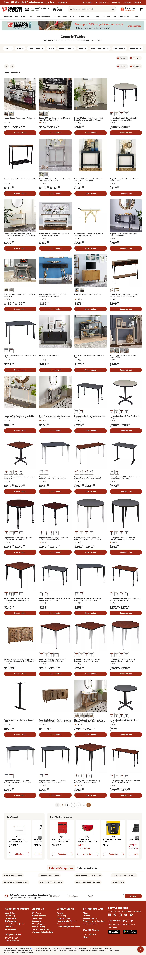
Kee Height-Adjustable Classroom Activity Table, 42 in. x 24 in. (89, 417)
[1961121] (86, 533)
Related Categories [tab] (61, 868)
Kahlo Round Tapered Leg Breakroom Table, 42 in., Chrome (122, 660)
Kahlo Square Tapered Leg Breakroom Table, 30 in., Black (87, 782)
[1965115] (86, 472)
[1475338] (76, 290)
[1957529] (56, 533)
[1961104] (16, 594)
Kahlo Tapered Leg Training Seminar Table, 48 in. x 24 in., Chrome (17, 782)
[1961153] (121, 654)
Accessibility (83, 948)
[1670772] (41, 174)
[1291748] (11, 290)
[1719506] (6, 113)
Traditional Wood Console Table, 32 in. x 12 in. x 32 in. (54, 180)
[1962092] (112, 472)
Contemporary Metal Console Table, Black (123, 234)
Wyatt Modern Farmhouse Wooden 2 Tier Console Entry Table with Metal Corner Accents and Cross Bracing (54, 417)
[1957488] (121, 594)
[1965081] (41, 472)
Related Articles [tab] (87, 868)
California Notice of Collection (96, 950)
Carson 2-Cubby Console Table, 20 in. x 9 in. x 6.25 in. (124, 295)
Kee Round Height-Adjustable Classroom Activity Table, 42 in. (123, 119)
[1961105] (51, 654)
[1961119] (91, 533)
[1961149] (112, 654)
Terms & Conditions (90, 924)
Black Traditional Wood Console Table (124, 180)
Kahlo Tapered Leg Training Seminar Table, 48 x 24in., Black (87, 599)
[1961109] (46, 654)
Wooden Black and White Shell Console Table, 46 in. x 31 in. (19, 417)
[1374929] (112, 290)
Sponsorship (61, 916)
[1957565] (126, 113)
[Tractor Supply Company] (12, 9)
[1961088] (86, 776)
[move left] (9, 838)
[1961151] (126, 654)
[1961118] (126, 533)
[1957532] (46, 533)
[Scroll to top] (140, 949)
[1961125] (81, 533)
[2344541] (86, 715)
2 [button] (67, 805)
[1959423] (126, 715)
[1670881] (41, 113)
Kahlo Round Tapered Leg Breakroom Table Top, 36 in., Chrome (87, 538)
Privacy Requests (113, 950)
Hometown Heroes (90, 918)
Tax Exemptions (11, 921)
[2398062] (121, 350)
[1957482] (46, 594)
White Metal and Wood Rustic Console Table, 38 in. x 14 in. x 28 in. (89, 119)
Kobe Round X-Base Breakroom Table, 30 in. (124, 721)
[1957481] (41, 594)
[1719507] (11, 113)
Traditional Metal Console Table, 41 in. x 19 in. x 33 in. (54, 119)
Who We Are (36, 913)
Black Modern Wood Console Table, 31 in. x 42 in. (52, 295)
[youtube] (125, 914)
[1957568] (116, 113)
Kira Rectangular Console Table (89, 356)
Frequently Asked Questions (15, 924)
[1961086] (91, 776)
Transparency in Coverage (43, 950)
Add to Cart (19, 854)
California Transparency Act (58, 948)
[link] (46, 40)
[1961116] (112, 533)
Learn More (61, 2)
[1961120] (121, 533)
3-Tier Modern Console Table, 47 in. (20, 295)
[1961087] (91, 654)
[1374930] (116, 290)
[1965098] (81, 594)
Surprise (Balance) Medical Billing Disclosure (19, 950)
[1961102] (21, 594)
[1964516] (11, 350)
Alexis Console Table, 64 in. (19, 118)
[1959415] (21, 472)
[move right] (40, 838)
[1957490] (116, 594)
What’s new (116, 2)
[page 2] (88, 805)
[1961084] (76, 776)
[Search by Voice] (113, 9)
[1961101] (41, 654)
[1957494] (121, 776)
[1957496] (116, 776)
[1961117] (76, 533)
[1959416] (16, 472)
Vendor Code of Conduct (76, 950)
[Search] (71, 9)
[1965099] (11, 776)
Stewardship (37, 918)
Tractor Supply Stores (40, 929)
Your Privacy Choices (21, 948)
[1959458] (116, 411)
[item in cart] (141, 9)
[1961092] (81, 776)
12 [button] (83, 805)
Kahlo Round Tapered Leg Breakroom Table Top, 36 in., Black (122, 538)
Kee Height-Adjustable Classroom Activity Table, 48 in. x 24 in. (54, 599)
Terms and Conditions (40, 948)
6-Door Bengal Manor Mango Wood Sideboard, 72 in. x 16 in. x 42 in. (20, 660)
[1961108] (11, 594)
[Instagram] (120, 914)
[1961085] (76, 654)
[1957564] (112, 113)
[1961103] (56, 654)
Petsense (127, 2)
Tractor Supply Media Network (68, 927)
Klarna (85, 937)
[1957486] (112, 594)
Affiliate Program (63, 918)
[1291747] (6, 290)
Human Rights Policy (60, 950)
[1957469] (76, 411)
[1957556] (11, 533)
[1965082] (46, 776)
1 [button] (62, 805)
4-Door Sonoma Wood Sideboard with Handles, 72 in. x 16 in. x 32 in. (55, 721)
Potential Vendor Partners (67, 921)
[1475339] (81, 290)
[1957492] (112, 776)
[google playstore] (130, 932)
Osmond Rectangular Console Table (123, 356)
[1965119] (81, 472)
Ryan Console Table (20, 179)
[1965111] (76, 472)
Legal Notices (72, 948)
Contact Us (9, 927)
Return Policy (10, 916)
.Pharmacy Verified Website (42, 932)
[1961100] (6, 594)
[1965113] (91, 472)
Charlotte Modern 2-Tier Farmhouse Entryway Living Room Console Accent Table (89, 721)
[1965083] (46, 472)
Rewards (86, 916)
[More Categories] (141, 16)
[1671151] (46, 174)
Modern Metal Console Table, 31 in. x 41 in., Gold (88, 234)
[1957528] (41, 533)
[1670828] (46, 113)
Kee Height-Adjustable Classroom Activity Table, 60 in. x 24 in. (125, 782)
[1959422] (112, 715)
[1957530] (51, 533)
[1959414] (6, 472)
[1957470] (81, 411)
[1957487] (126, 594)
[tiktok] (131, 914)
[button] (66, 2)
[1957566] (121, 113)
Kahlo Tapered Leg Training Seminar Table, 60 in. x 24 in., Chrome (87, 478)
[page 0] (57, 805)
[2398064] (112, 350)
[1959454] (112, 411)
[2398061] (116, 350)
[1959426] (116, 715)
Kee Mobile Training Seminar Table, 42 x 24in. (20, 356)
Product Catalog (38, 927)
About (85, 913)
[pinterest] (114, 914)
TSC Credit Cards (102, 2)
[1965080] (41, 776)
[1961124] (116, 533)
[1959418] (11, 472)
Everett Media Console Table (87, 294)
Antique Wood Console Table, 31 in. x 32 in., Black (88, 180)
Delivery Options (11, 918)
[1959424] (121, 715)
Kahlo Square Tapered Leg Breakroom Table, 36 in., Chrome (52, 660)
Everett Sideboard (49, 355)
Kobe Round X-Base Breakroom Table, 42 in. (124, 417)
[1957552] (6, 533)
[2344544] (91, 715)
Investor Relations (39, 916)
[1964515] (6, 350)
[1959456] (121, 411)
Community (36, 921)
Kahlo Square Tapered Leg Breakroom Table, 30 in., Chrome (87, 660)
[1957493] (126, 776)
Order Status (10, 913)
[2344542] (81, 715)
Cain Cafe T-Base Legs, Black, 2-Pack (19, 721)
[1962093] (116, 472)
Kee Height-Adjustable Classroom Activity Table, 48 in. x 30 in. (125, 599)
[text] (96, 40)
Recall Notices (10, 929)
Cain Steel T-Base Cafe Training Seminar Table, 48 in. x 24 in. (124, 478)
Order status (87, 2)
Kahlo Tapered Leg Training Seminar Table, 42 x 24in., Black (52, 782)
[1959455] (126, 411)
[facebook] (109, 914)
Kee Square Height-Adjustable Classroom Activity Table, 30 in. (53, 538)
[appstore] (114, 932)
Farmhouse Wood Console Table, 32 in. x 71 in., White (54, 234)
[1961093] (81, 654)
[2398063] (126, 350)
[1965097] (6, 776)
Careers (60, 913)
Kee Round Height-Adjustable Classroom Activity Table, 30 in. (18, 538)
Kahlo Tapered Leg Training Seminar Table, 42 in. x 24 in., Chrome (52, 478)
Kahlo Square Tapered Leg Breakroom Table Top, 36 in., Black (17, 599)
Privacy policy (8, 948)
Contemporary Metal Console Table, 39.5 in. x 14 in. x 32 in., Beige (19, 234)
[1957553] (21, 533)
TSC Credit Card (89, 934)
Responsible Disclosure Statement (100, 948)
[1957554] (16, 533)
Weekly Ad (138, 2)
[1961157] (116, 654)
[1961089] (86, 654)
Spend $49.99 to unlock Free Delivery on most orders (29, 2)
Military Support (38, 924)
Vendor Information (64, 924)
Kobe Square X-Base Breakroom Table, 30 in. (19, 478)
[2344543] (76, 715)
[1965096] (76, 594)
